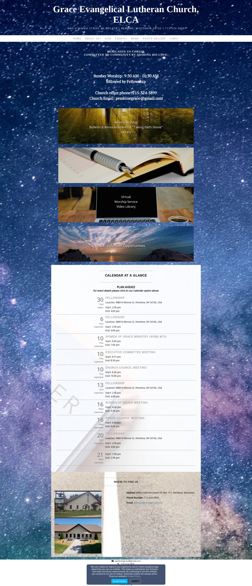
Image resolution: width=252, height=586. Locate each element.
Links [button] (174, 38)
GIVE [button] (108, 38)
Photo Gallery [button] (154, 38)
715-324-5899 (127, 564)
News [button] (135, 38)
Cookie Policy (133, 576)
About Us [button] (92, 38)
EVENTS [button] (120, 38)
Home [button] (77, 38)
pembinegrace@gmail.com (128, 561)
